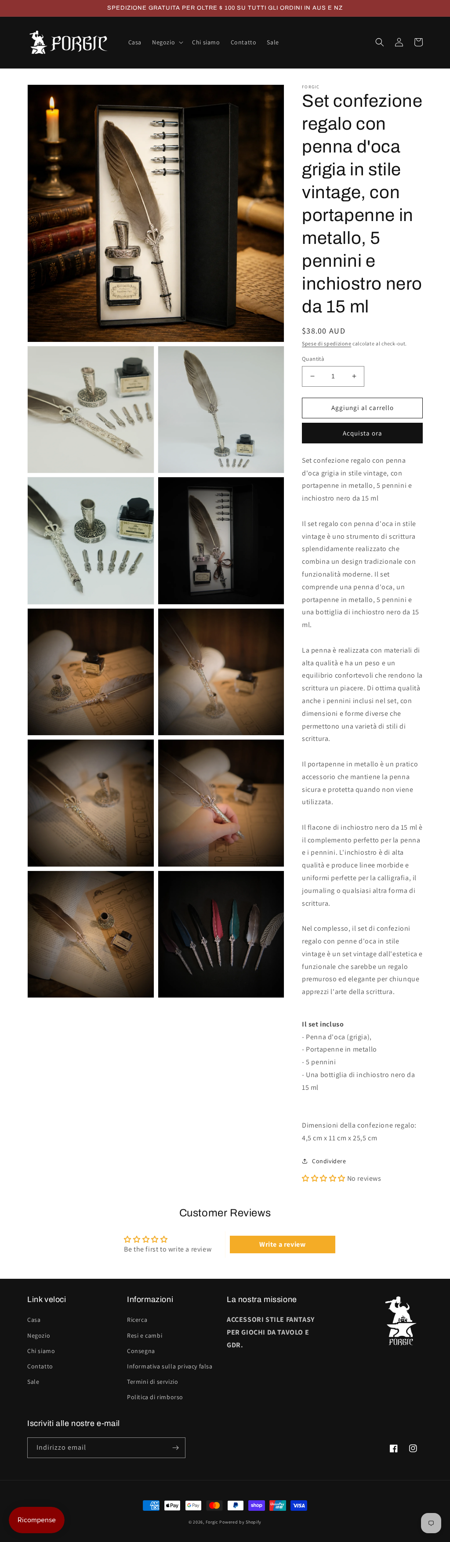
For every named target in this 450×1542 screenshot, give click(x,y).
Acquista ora (362, 433)
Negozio (38, 1335)
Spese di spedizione (326, 343)
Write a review (282, 1244)
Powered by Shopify (240, 1522)
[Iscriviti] (175, 1447)
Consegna (141, 1351)
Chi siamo (41, 1351)
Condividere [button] (329, 1161)
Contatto (40, 1366)
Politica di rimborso (155, 1397)
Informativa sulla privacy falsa (170, 1366)
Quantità (313, 359)
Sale (33, 1382)
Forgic (212, 1522)
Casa (33, 1320)
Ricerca (137, 1320)
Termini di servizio (152, 1382)
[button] (167, 42)
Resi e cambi (144, 1335)
